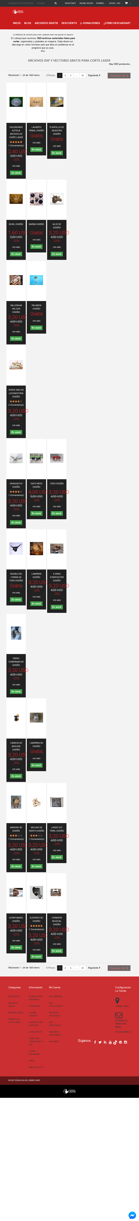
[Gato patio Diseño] (36, 458)
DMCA (31, 1061)
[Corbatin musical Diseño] (56, 892)
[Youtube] (110, 1042)
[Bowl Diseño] (16, 199)
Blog (27, 23)
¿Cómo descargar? (117, 23)
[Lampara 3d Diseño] (36, 717)
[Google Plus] (115, 1042)
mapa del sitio (36, 1067)
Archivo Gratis (15, 1013)
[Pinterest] (120, 1042)
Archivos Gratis (46, 23)
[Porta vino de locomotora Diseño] (16, 364)
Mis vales (54, 1041)
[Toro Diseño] (56, 458)
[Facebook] (95, 1042)
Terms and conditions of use (36, 1041)
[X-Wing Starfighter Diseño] (56, 548)
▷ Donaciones (90, 23)
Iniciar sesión (86, 3)
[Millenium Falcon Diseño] (16, 280)
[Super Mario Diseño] (16, 892)
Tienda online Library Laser (27, 1080)
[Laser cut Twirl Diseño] (56, 802)
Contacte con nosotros (20, 3)
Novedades (34, 1006)
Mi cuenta (54, 987)
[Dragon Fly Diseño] (16, 458)
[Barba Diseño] (36, 199)
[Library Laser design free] (69, 1091)
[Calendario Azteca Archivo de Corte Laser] (16, 102)
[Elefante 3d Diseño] (36, 892)
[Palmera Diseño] (36, 280)
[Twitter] (100, 1042)
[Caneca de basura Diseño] (16, 717)
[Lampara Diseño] (36, 548)
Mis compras (55, 996)
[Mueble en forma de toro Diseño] (16, 548)
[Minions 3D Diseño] (16, 802)
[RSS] (105, 1042)
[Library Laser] (18, 12)
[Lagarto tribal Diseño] (36, 102)
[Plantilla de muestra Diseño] (56, 102)
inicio (17, 23)
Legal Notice (35, 1032)
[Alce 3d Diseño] (56, 199)
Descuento (69, 23)
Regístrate (70, 3)
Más (43, 50)
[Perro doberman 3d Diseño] (16, 633)
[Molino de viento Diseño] (36, 802)
